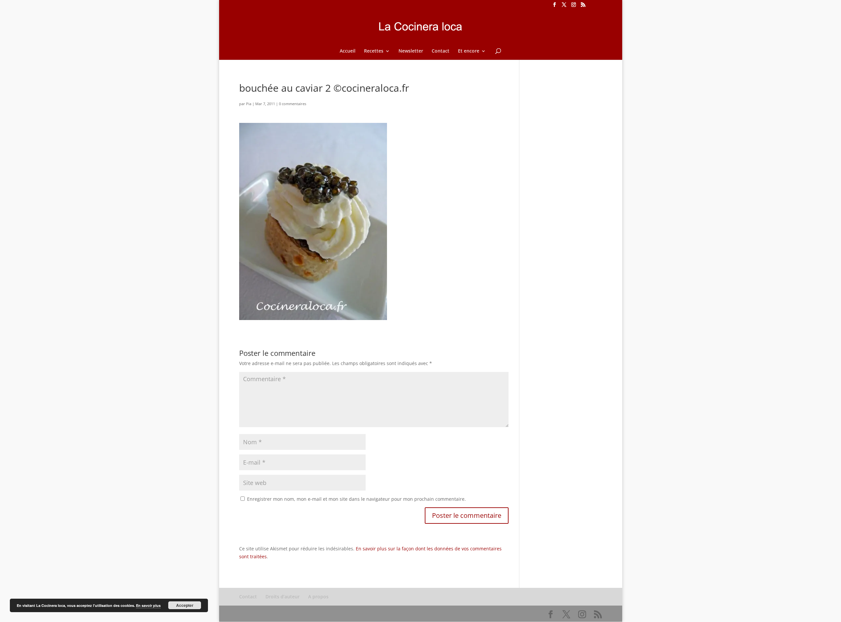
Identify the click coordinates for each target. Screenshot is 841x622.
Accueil (347, 51)
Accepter (184, 605)
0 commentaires (292, 103)
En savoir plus (148, 605)
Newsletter (410, 51)
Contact (440, 51)
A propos (318, 596)
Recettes (373, 51)
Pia (248, 103)
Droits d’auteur (282, 596)
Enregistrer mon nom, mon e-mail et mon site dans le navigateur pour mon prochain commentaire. (356, 499)
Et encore (468, 51)
